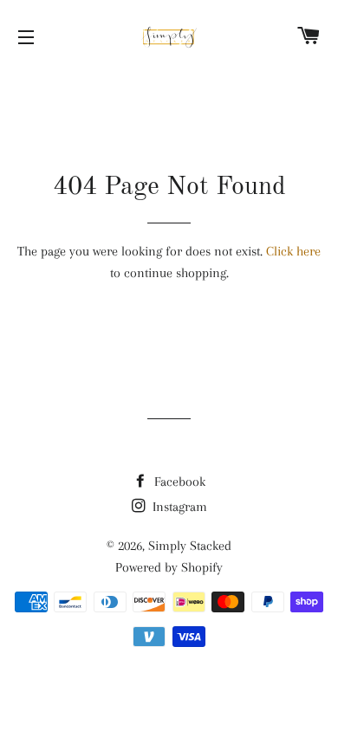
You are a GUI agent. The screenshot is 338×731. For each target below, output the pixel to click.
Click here (293, 251)
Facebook (178, 481)
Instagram (178, 506)
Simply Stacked (189, 545)
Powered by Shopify (169, 567)
